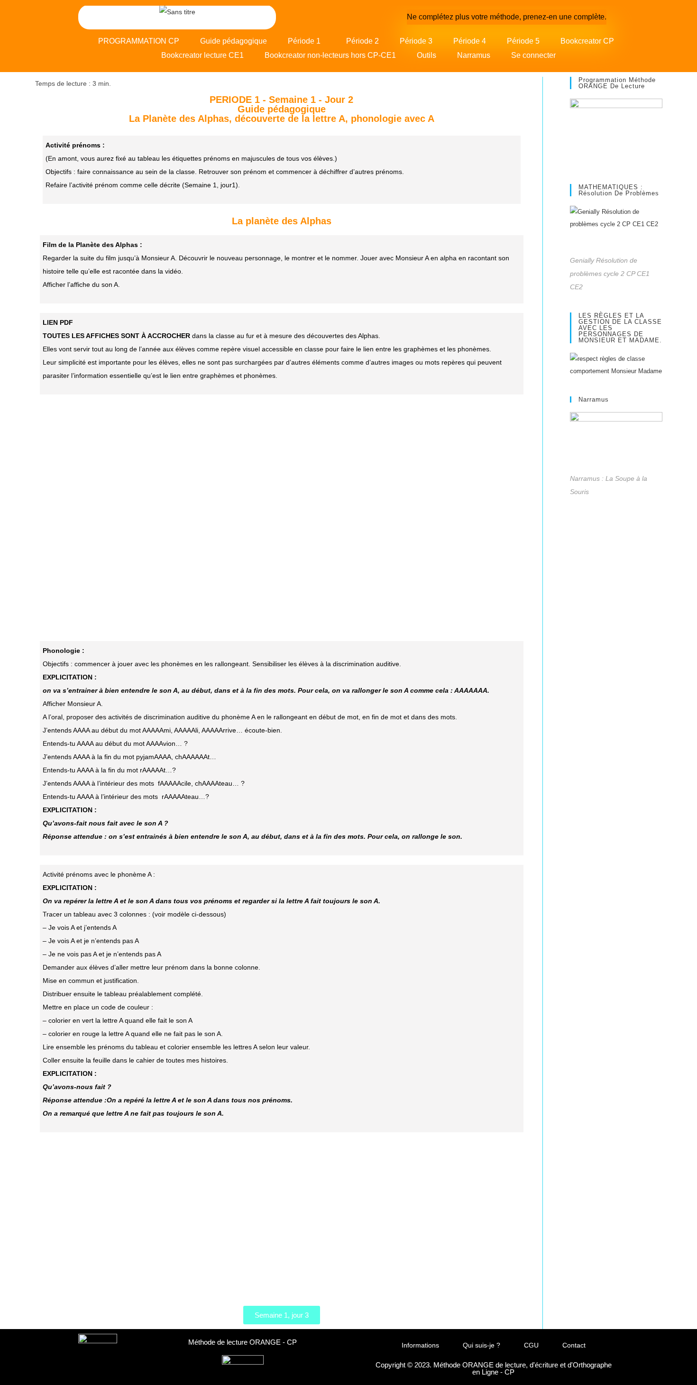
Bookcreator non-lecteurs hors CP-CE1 (330, 55)
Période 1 (304, 41)
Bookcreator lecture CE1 (202, 55)
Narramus (473, 55)
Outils (426, 55)
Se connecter (533, 55)
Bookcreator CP (587, 41)
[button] (306, 41)
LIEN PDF (58, 322)
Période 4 (469, 41)
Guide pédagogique (233, 41)
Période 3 (416, 41)
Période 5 (523, 41)
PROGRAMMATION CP (138, 41)
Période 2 (362, 41)
